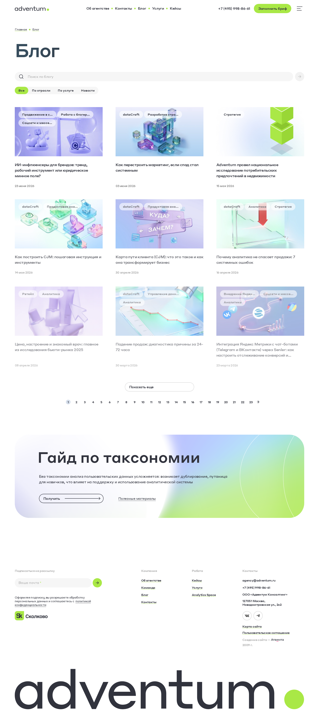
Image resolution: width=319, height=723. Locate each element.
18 (209, 402)
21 (234, 402)
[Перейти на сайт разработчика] (277, 640)
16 (192, 402)
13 (167, 402)
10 (143, 402)
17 (201, 402)
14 (176, 402)
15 (184, 402)
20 (226, 402)
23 (251, 402)
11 (151, 402)
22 (242, 402)
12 (159, 402)
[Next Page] (258, 402)
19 (217, 402)
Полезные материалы (137, 498)
